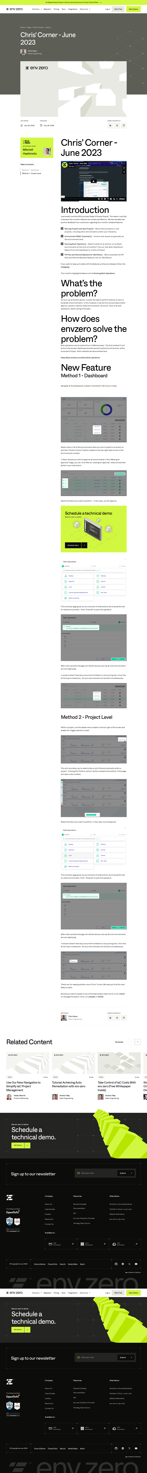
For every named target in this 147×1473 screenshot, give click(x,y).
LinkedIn (91, 997)
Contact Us (49, 1224)
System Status (73, 1264)
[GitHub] (116, 1264)
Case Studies (50, 1209)
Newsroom (49, 1219)
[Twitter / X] (129, 1264)
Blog (29, 27)
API (74, 1213)
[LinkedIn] (122, 1264)
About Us (48, 1204)
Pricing (56, 9)
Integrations (72, 9)
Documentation (79, 1208)
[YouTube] (136, 1264)
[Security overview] (9, 1220)
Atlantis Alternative (117, 1214)
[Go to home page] (14, 9)
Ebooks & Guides (79, 1204)
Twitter (100, 997)
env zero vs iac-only (117, 1219)
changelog (65, 267)
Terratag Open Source (81, 1223)
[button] (38, 9)
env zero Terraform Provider (84, 1218)
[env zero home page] (10, 1198)
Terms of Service (39, 1264)
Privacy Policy (52, 1264)
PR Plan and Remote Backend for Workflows (84, 255)
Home (22, 27)
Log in (107, 9)
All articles (119, 1042)
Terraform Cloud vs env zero (121, 1209)
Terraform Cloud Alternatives (121, 1204)
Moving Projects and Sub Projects (79, 229)
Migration (47, 9)
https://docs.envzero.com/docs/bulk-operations (80, 357)
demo (122, 994)
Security (63, 1264)
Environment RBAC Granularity (78, 236)
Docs (64, 9)
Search (82, 1264)
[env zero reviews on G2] (17, 1220)
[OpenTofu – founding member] (13, 1212)
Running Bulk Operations (75, 244)
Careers (48, 1214)
